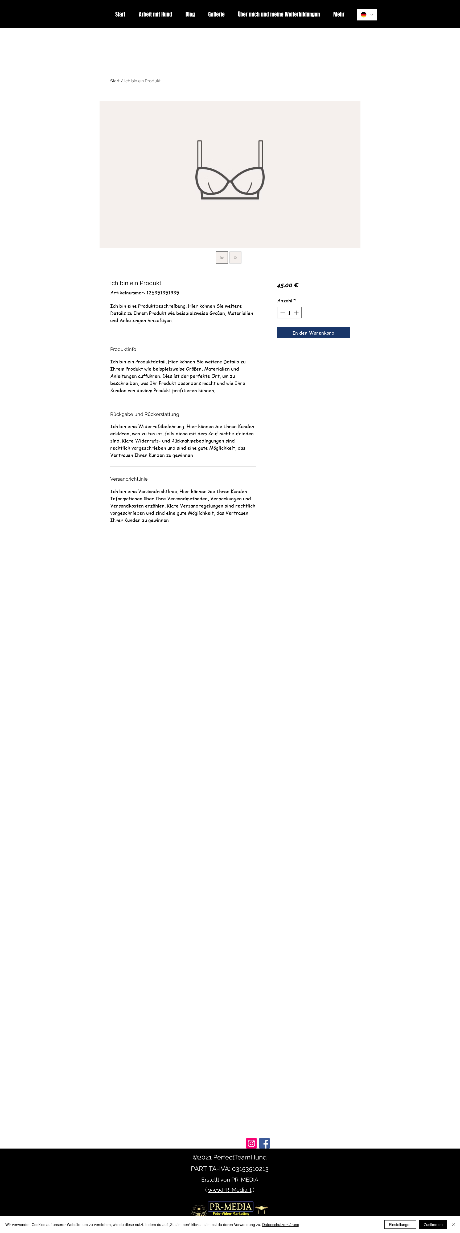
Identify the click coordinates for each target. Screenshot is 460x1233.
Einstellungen (400, 1224)
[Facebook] (264, 1143)
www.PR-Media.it (230, 1189)
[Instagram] (251, 1143)
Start (115, 80)
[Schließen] (453, 1224)
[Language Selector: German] (367, 15)
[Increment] (297, 312)
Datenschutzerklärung (280, 1224)
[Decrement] (282, 312)
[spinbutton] (289, 312)
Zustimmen (433, 1224)
